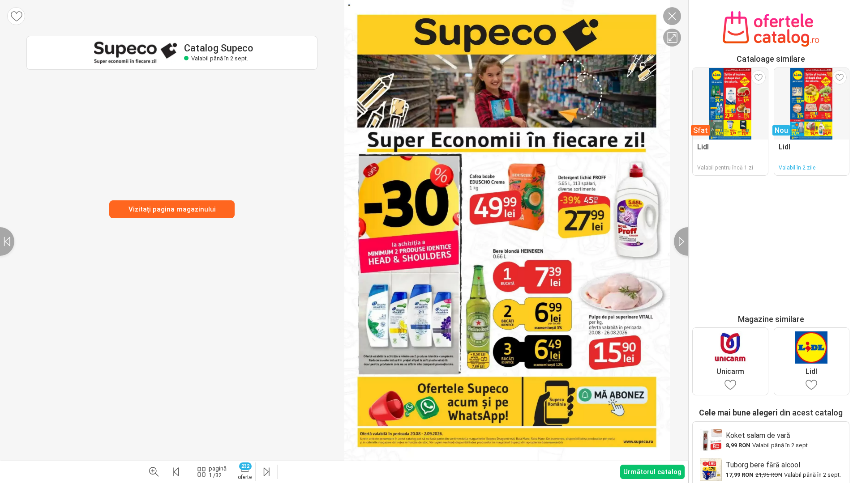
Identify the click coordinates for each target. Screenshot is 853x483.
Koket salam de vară (758, 435)
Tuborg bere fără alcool (763, 465)
